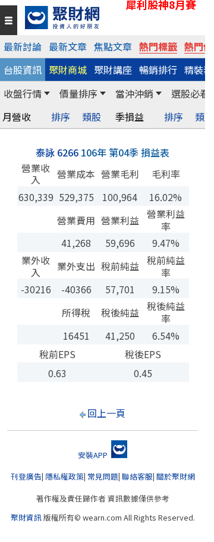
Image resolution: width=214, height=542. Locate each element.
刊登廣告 (26, 476)
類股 (91, 117)
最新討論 (23, 46)
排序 (60, 117)
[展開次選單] (47, 93)
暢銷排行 (158, 69)
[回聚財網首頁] (112, 17)
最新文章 (68, 46)
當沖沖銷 (134, 93)
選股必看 (190, 93)
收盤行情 (23, 93)
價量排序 (78, 93)
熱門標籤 (158, 46)
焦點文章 (113, 46)
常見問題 (102, 476)
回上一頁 (106, 413)
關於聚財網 (175, 476)
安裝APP (93, 454)
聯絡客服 (137, 476)
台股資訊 (23, 69)
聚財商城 (68, 69)
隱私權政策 (64, 476)
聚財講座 (113, 69)
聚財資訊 (26, 517)
